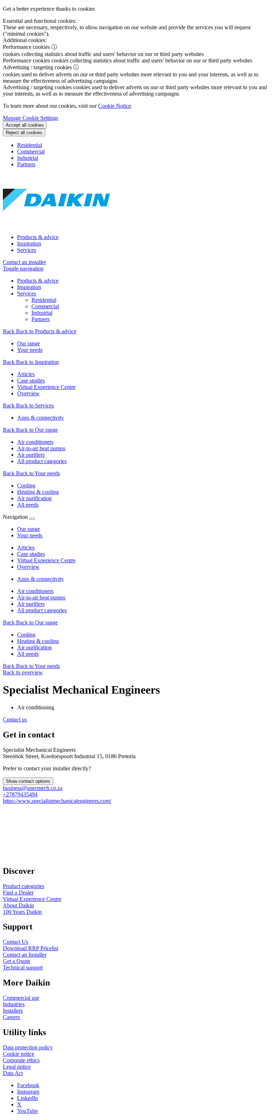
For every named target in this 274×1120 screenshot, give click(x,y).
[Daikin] (56, 225)
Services (26, 250)
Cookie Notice (114, 106)
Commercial (31, 151)
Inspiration (29, 243)
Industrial (27, 158)
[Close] (32, 519)
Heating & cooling (38, 641)
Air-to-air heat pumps (41, 597)
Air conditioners (35, 591)
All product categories (42, 610)
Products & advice (38, 237)
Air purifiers (31, 604)
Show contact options (28, 781)
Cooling (26, 635)
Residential (29, 145)
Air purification (34, 647)
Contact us (15, 719)
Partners (26, 164)
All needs (28, 654)
